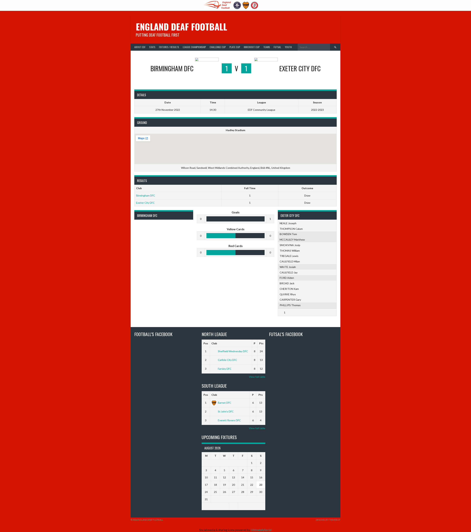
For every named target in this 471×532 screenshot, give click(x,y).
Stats (152, 47)
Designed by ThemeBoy (328, 520)
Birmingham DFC (145, 195)
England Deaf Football (181, 26)
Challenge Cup (218, 47)
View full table (257, 376)
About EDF (140, 47)
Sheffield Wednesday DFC (233, 351)
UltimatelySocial (261, 529)
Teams (266, 47)
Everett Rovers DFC (229, 420)
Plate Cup (234, 47)
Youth (288, 47)
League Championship (194, 47)
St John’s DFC (226, 411)
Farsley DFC (224, 368)
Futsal (277, 47)
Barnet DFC (224, 402)
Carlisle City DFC (227, 359)
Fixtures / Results (169, 47)
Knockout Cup (252, 47)
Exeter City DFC (145, 202)
